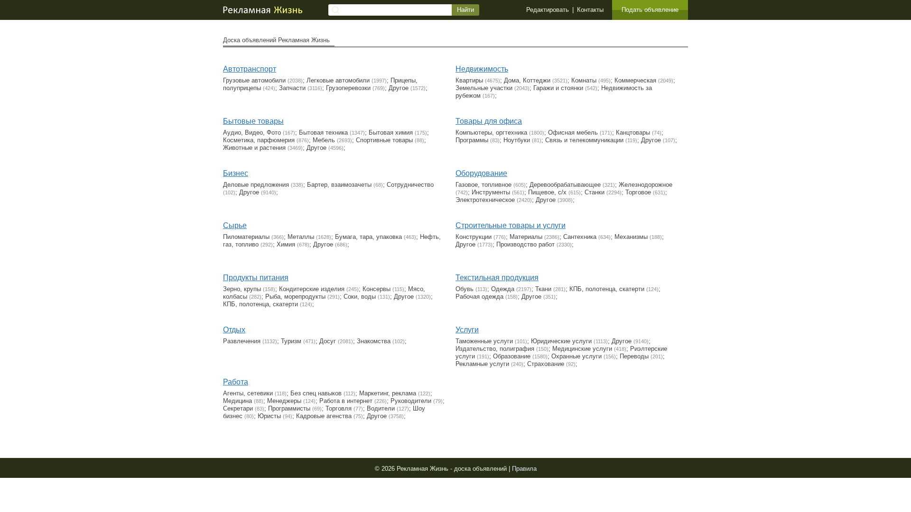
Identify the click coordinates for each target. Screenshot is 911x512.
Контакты (590, 9)
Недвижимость (482, 69)
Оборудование (481, 173)
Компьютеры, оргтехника (491, 132)
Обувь (465, 289)
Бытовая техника (323, 132)
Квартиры (469, 80)
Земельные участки (484, 87)
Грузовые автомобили (254, 80)
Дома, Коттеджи (527, 80)
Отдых (234, 330)
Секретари (238, 408)
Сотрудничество (410, 184)
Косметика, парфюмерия (259, 140)
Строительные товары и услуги (511, 225)
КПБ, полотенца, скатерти (260, 304)
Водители (381, 408)
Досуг (327, 341)
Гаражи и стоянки (558, 87)
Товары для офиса (489, 121)
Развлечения (241, 341)
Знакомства (373, 341)
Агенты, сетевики (248, 393)
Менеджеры (284, 400)
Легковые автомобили (338, 80)
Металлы (301, 236)
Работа (235, 382)
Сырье (235, 225)
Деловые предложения (256, 184)
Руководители (410, 400)
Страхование (545, 363)
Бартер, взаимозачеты (339, 184)
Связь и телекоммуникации (584, 140)
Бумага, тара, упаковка (368, 236)
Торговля (338, 408)
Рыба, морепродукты (295, 296)
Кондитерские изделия (311, 289)
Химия (286, 244)
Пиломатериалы (246, 236)
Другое (399, 87)
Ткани (543, 289)
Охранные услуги (576, 356)
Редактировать (547, 9)
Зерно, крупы (242, 289)
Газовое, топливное (483, 184)
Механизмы (631, 236)
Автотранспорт (249, 69)
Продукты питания (255, 278)
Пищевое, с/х (547, 192)
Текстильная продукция (497, 278)
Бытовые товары (253, 121)
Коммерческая (635, 80)
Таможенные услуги (484, 341)
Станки (594, 192)
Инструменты (491, 192)
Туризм (291, 341)
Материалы (526, 236)
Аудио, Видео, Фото (252, 132)
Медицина (237, 400)
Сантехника (579, 236)
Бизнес (235, 173)
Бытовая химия (391, 132)
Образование (511, 356)
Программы (472, 140)
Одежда (502, 289)
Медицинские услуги (582, 348)
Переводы (634, 356)
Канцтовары (633, 132)
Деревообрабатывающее (565, 184)
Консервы (376, 289)
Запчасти (292, 87)
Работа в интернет (345, 400)
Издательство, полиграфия (495, 348)
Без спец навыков (316, 393)
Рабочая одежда (479, 296)
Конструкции (474, 236)
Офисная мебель (573, 132)
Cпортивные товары (384, 140)
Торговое (638, 192)
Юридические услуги (561, 341)
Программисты (289, 408)
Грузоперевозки (348, 87)
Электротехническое (485, 199)
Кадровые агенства (324, 416)
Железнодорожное (645, 184)
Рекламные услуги (482, 363)
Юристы (269, 416)
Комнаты (583, 80)
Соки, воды (360, 296)
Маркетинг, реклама (387, 393)
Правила (524, 468)
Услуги (467, 330)
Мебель (324, 140)
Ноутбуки (516, 140)
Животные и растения (254, 147)
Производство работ (525, 244)
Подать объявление (650, 9)
